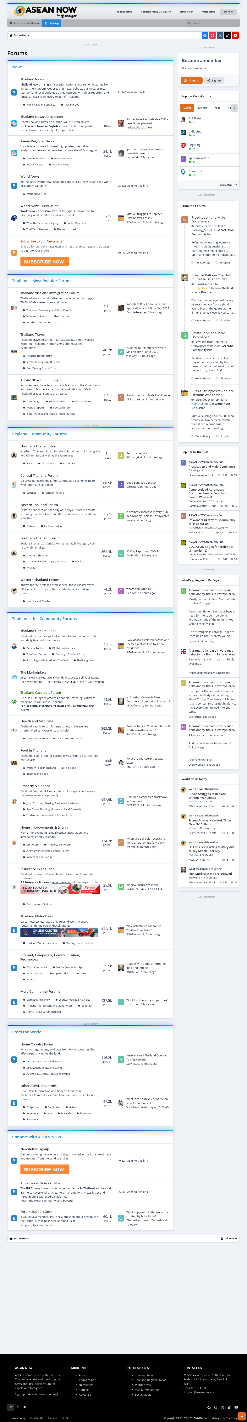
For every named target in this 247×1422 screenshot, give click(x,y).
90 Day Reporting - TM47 (142, 551)
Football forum (61, 407)
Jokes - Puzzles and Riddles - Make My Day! (50, 413)
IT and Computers (36, 967)
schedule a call (61, 882)
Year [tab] (217, 108)
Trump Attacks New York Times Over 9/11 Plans (210, 822)
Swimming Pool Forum (39, 857)
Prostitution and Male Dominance (148, 395)
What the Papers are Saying (42, 223)
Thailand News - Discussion (41, 116)
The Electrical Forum (59, 844)
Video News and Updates (40, 104)
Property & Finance (35, 786)
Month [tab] (202, 108)
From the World (26, 1031)
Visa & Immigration (147, 1390)
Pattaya (30, 526)
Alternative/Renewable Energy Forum (47, 850)
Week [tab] (187, 108)
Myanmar (85, 1113)
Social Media (143, 1394)
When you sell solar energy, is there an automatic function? (145, 840)
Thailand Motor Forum (37, 916)
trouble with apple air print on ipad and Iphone (146, 966)
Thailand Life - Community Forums (44, 618)
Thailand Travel (32, 334)
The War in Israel (66, 229)
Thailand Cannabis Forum (40, 692)
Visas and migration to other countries (48, 316)
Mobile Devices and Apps (70, 967)
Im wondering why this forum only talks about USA (212, 522)
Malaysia (66, 1113)
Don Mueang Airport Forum (42, 368)
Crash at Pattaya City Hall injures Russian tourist (211, 277)
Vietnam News (34, 164)
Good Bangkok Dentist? (141, 482)
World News (29, 176)
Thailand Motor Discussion (41, 943)
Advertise (85, 1394)
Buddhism (87, 1005)
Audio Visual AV (35, 973)
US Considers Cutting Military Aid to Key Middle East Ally (211, 849)
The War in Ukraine (37, 229)
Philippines (32, 1107)
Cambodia (54, 1107)
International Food (37, 773)
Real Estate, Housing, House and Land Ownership (54, 809)
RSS (66, 1418)
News (17, 67)
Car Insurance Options (39, 904)
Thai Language (85, 660)
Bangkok (31, 492)
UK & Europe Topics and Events (44, 1061)
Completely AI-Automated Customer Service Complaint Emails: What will (208, 493)
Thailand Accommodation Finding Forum (49, 815)
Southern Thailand (37, 555)
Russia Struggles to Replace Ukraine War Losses (144, 216)
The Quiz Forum (84, 401)
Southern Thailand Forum (40, 538)
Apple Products (62, 973)
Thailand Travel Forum (39, 355)
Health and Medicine (36, 721)
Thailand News (32, 79)
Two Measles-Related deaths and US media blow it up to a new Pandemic (147, 644)
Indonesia (32, 1113)
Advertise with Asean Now (40, 1183)
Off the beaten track (63, 648)
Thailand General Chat (38, 630)
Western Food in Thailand (41, 767)
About (83, 1375)
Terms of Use (87, 1380)
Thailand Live (71, 104)
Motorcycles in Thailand (79, 943)
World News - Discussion (39, 206)
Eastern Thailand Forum (39, 505)
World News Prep (36, 193)
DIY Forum (32, 844)
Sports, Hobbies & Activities (74, 999)
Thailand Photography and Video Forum (49, 1005)
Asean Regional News (37, 141)
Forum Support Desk (36, 1211)
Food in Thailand (33, 750)
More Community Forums (40, 991)
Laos (49, 1113)
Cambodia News (35, 158)
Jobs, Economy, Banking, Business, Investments (53, 803)
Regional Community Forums (39, 433)
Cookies (52, 1418)
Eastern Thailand (53, 526)
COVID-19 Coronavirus (69, 738)
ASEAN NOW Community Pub (43, 380)
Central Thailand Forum (39, 475)
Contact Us (36, 1418)
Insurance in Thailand (37, 869)
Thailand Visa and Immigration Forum (50, 293)
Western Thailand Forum (39, 579)
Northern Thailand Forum (40, 446)
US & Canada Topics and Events (44, 1067)
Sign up (20, 1394)
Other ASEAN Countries (38, 1085)
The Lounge (33, 401)
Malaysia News (60, 164)
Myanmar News (63, 158)
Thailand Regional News (150, 1380)
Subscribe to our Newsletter (42, 241)
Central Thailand (54, 492)
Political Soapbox (76, 223)
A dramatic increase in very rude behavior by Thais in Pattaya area (147, 514)
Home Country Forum (37, 1044)
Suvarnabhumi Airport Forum (43, 362)
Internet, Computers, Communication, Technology (50, 957)
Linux (83, 973)
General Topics (34, 648)
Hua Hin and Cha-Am (38, 601)
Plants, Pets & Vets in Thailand (43, 1011)
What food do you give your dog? (147, 1000)
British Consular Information (42, 322)
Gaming (30, 979)
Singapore (32, 1119)
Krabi (78, 561)
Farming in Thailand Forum (70, 654)
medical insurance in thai (142, 885)
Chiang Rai (69, 463)
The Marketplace (33, 672)
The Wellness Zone (37, 738)
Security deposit (136, 453)
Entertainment (57, 401)
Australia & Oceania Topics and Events (48, 1074)
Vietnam (73, 1107)
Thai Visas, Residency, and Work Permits (49, 310)
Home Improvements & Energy (44, 827)
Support (84, 1390)
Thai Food (70, 767)
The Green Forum (36, 654)
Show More (226, 184)
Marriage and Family (38, 999)
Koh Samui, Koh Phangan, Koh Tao (46, 561)
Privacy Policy (17, 1418)
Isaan (29, 463)
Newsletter (86, 1385)
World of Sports (35, 407)
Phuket (30, 567)
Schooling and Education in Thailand (47, 660)
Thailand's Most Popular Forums (42, 280)
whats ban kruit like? (139, 589)
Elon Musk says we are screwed (210, 874)
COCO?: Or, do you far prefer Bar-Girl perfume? (211, 549)
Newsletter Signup (34, 1149)
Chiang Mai (47, 463)
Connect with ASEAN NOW (36, 1136)
